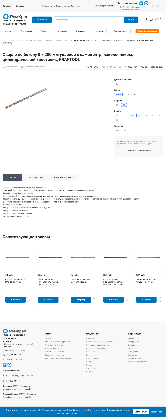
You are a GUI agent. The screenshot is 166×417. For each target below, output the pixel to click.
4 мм (118, 84)
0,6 (146, 115)
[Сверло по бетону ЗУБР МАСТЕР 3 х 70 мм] (17, 257)
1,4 (117, 115)
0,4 (160, 115)
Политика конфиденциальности (100, 342)
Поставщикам (92, 358)
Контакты (100, 31)
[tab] (12, 177)
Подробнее (156, 412)
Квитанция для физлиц (96, 348)
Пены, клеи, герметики (54, 355)
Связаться (155, 6)
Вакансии (90, 355)
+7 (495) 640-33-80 (129, 3)
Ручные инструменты (53, 345)
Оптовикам (91, 352)
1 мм (132, 115)
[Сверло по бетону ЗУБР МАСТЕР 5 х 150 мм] (83, 257)
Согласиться (141, 412)
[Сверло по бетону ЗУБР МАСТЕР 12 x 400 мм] (148, 257)
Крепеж (8, 31)
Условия (45, 31)
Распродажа (26, 31)
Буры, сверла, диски (53, 348)
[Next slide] (162, 273)
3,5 (117, 105)
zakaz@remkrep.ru (106, 6)
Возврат (89, 372)
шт (125, 131)
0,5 (153, 115)
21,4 (127, 94)
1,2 (124, 115)
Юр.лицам (62, 31)
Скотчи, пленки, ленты (54, 352)
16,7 (135, 94)
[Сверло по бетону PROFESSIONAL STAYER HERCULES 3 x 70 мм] (50, 257)
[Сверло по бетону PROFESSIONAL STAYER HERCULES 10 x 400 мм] (115, 257)
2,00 (117, 131)
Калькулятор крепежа (147, 31)
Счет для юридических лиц (97, 345)
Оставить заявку (121, 31)
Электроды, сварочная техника (57, 358)
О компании (8, 6)
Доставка (20, 6)
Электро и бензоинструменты (57, 342)
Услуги (89, 362)
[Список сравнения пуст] (151, 19)
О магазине (91, 338)
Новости (90, 365)
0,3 (117, 120)
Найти (131, 19)
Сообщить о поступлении (139, 150)
